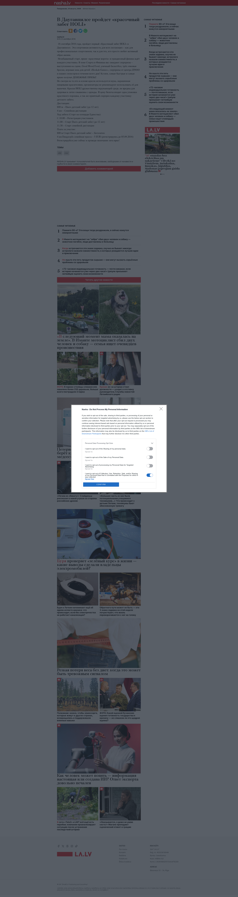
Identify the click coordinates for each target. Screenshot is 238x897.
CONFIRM (101, 484)
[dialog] (119, 448)
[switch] (150, 448)
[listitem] (119, 443)
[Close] (162, 409)
